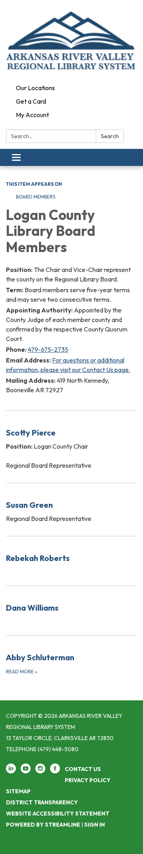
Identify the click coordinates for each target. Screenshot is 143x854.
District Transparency (42, 802)
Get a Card (31, 101)
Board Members (35, 197)
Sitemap (18, 791)
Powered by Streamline (43, 824)
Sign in (94, 824)
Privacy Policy (87, 780)
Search (110, 136)
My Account (32, 115)
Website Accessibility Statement (57, 813)
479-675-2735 (48, 349)
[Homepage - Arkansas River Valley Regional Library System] (71, 40)
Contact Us (83, 769)
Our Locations (35, 88)
